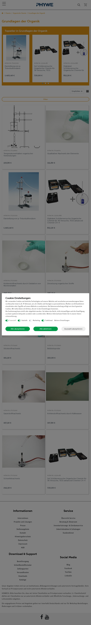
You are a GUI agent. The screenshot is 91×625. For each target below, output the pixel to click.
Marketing (36, 320)
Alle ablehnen (46, 329)
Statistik (24, 320)
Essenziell (12, 320)
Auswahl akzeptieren (73, 329)
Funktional (49, 320)
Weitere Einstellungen (61, 320)
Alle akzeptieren (18, 329)
